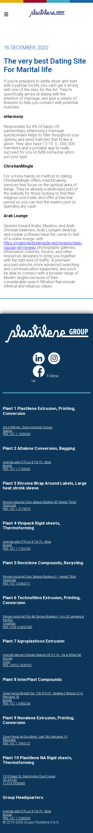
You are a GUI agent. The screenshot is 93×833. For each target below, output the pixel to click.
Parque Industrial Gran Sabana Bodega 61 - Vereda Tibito (39, 576)
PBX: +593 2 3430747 (17, 665)
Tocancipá (9, 505)
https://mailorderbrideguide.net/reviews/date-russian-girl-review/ (43, 245)
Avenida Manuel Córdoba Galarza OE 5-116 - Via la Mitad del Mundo (42, 656)
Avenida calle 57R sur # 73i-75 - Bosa (27, 462)
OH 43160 (10, 780)
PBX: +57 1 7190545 (16, 469)
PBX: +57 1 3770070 (16, 509)
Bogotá (7, 465)
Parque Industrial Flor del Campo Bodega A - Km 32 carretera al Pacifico (43, 618)
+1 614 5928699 (14, 783)
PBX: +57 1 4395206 (16, 703)
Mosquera (9, 740)
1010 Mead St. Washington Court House (29, 776)
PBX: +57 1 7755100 (16, 549)
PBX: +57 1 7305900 (16, 434)
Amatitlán (9, 623)
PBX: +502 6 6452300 (17, 627)
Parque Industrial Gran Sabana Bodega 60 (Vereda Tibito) (39, 502)
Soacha (7, 431)
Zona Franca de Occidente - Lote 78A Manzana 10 (35, 737)
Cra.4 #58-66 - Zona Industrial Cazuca (27, 427)
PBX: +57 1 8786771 (16, 583)
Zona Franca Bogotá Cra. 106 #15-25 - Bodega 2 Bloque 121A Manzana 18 (43, 695)
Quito (6, 662)
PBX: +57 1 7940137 (16, 743)
